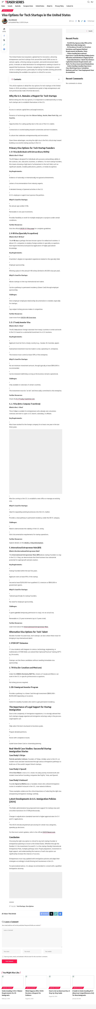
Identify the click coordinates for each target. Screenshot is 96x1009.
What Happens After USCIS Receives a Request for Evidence (34, 993)
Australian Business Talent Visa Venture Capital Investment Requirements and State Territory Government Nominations (80, 62)
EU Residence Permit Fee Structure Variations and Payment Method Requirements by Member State (78, 49)
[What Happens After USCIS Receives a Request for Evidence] (36, 981)
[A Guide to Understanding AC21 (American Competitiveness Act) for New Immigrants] (83, 981)
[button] (3, 2)
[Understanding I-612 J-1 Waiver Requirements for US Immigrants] (13, 981)
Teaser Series (14, 2)
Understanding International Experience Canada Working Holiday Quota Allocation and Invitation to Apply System (80, 56)
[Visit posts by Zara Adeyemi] (5, 21)
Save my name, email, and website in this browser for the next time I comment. (26, 956)
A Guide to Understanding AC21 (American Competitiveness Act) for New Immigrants (83, 993)
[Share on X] (79, 21)
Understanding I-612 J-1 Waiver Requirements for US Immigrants (12, 993)
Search (90, 31)
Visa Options (30, 906)
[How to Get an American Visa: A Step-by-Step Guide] (60, 981)
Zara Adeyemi (12, 20)
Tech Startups (21, 906)
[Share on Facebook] (76, 21)
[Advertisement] (35, 42)
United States (7, 10)
